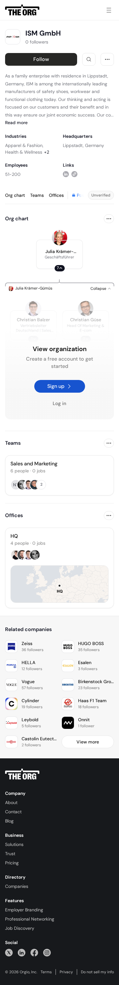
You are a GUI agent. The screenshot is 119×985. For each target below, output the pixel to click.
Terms (46, 972)
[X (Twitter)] (9, 952)
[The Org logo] (22, 774)
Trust (10, 853)
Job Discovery (19, 928)
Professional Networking (29, 919)
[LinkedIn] (21, 952)
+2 (46, 152)
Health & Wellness (23, 152)
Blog (9, 821)
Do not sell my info (97, 972)
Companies (16, 886)
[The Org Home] (22, 10)
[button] (59, 254)
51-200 (13, 174)
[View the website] (74, 174)
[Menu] (109, 10)
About (11, 802)
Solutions (14, 844)
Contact (13, 812)
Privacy (66, 972)
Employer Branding (24, 910)
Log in (59, 403)
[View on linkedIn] (66, 174)
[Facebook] (34, 952)
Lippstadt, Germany (83, 145)
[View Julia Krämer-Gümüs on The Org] (60, 238)
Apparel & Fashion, (24, 145)
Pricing (12, 863)
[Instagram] (47, 952)
